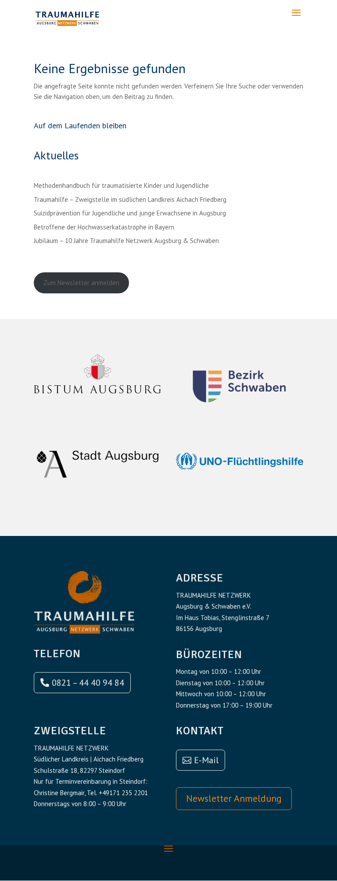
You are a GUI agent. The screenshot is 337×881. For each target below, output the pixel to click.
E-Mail (206, 760)
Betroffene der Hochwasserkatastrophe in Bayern (104, 227)
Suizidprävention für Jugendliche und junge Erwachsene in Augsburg (130, 213)
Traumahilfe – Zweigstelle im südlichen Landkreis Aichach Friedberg (130, 199)
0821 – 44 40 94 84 (88, 682)
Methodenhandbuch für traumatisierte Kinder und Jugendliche (121, 185)
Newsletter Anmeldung (234, 798)
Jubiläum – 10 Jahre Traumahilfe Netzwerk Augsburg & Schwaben (126, 240)
